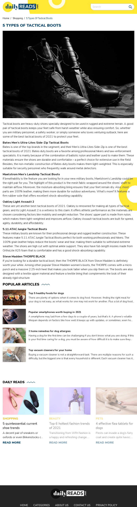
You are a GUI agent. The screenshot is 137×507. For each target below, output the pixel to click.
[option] (23, 417)
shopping (18, 18)
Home (6, 18)
